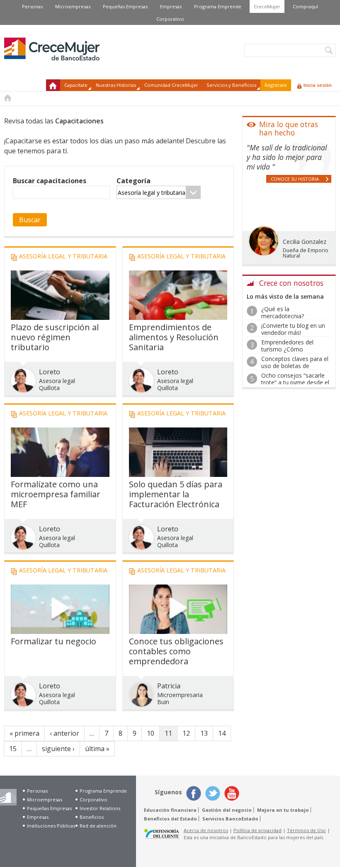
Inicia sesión (318, 85)
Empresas (171, 6)
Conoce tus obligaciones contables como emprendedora (176, 651)
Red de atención (98, 826)
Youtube (231, 793)
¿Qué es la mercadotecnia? (282, 312)
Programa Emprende (217, 6)
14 (222, 733)
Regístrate (276, 85)
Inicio (53, 85)
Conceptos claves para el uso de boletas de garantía (294, 366)
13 (204, 733)
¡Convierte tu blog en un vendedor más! (293, 329)
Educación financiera (170, 810)
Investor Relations (100, 808)
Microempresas (72, 6)
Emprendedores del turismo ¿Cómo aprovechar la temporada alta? (295, 352)
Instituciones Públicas (51, 826)
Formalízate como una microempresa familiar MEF (55, 494)
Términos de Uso (306, 830)
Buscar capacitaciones (49, 180)
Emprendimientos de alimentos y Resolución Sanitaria (174, 337)
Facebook (193, 793)
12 (186, 733)
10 (150, 733)
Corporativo (170, 19)
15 (13, 748)
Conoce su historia (295, 179)
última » (97, 748)
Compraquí (305, 6)
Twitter (212, 793)
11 (168, 733)
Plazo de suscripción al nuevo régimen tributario (55, 337)
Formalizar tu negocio (53, 641)
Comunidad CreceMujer (171, 85)
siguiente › (58, 748)
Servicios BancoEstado (230, 818)
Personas (32, 6)
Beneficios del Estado (170, 818)
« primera (24, 733)
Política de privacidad (257, 830)
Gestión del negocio (227, 810)
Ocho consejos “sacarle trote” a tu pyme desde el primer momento (295, 382)
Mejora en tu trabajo (283, 810)
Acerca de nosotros (206, 830)
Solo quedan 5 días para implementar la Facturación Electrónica (175, 494)
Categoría (134, 180)
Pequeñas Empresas (125, 6)
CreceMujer (267, 6)
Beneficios (92, 817)
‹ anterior (64, 733)
